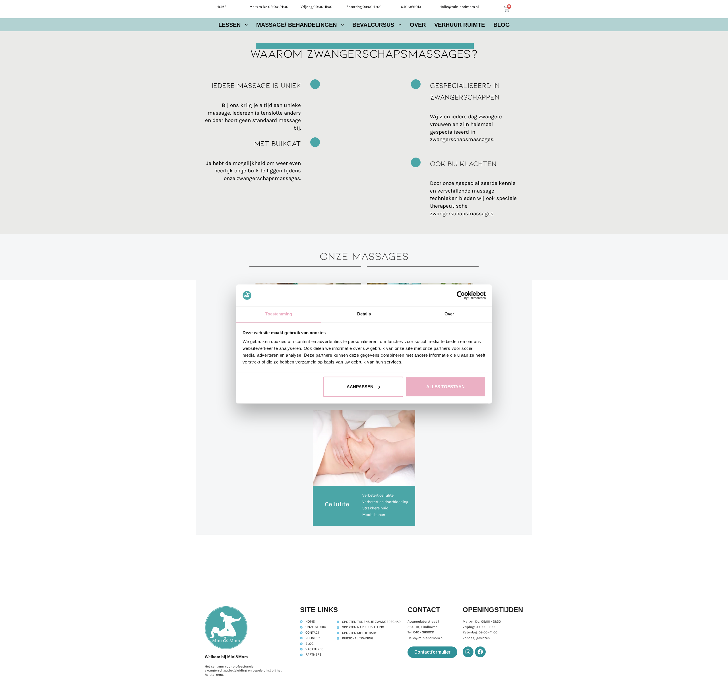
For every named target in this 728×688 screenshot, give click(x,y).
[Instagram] (468, 651)
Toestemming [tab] (278, 314)
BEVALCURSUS (373, 25)
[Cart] (506, 9)
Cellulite (337, 504)
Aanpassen (360, 386)
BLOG (501, 25)
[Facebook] (480, 651)
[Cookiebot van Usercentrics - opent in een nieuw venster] (461, 295)
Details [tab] (364, 314)
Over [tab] (449, 314)
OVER (418, 25)
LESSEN (229, 25)
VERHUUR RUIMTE (459, 25)
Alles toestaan (445, 386)
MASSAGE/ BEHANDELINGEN (296, 25)
